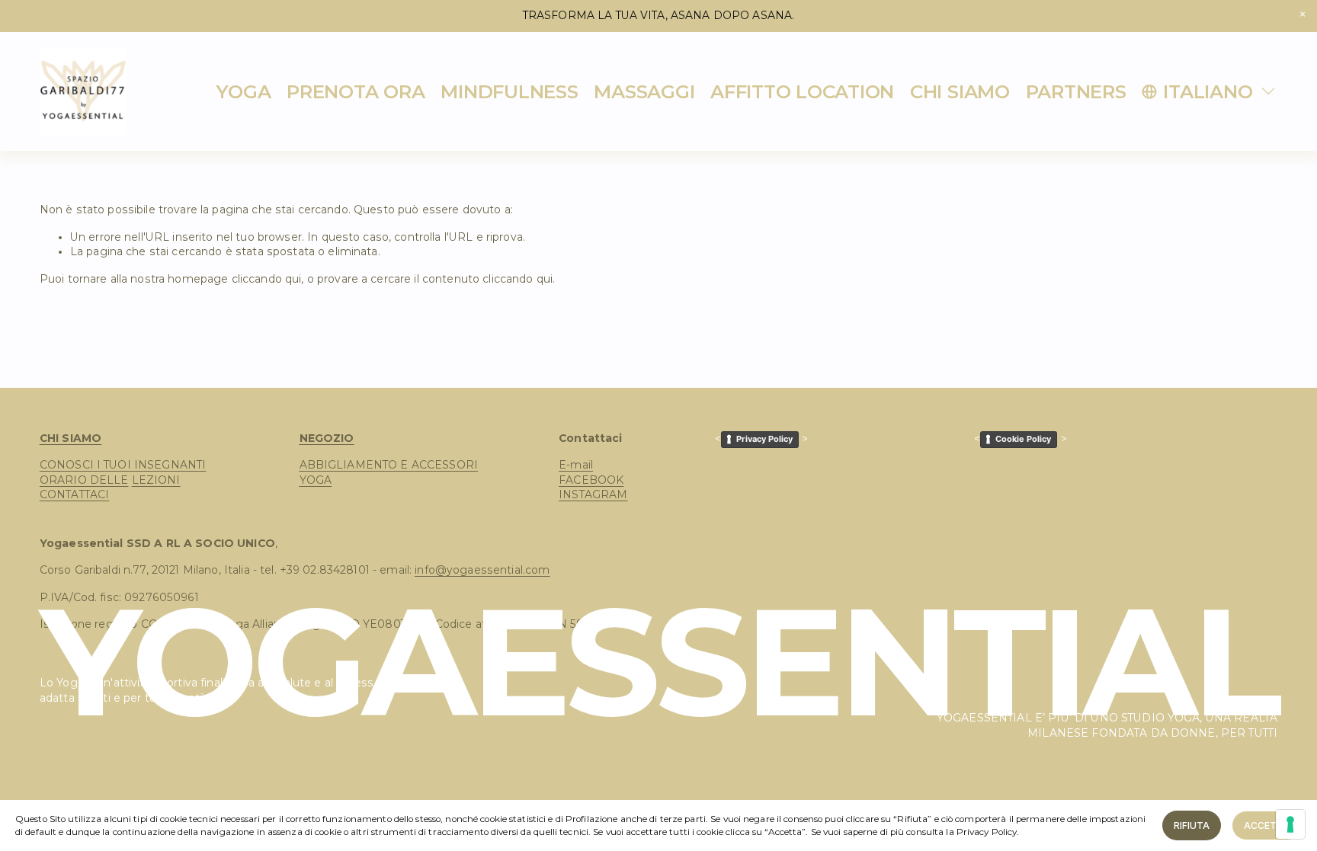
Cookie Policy (1023, 438)
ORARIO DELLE (84, 480)
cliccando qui (267, 279)
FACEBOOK (591, 480)
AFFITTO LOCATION (802, 91)
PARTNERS (1076, 91)
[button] (1302, 15)
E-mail (576, 465)
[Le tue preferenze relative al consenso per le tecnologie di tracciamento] (1290, 824)
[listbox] (1209, 91)
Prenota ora (356, 91)
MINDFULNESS (509, 91)
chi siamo (960, 91)
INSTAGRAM (593, 494)
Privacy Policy (764, 438)
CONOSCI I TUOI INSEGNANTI (123, 465)
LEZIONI (156, 480)
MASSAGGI (644, 91)
